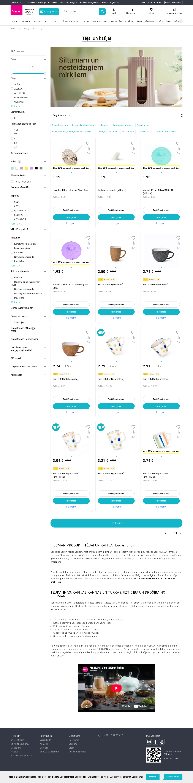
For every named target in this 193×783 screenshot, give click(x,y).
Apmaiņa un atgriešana (21, 755)
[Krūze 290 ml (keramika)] (116, 250)
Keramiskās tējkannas (83, 125)
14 (175, 533)
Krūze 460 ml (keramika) (155, 284)
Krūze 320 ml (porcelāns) (111, 379)
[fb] (155, 741)
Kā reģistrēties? (18, 740)
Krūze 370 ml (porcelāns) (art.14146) (66, 475)
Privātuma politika (77, 752)
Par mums (74, 740)
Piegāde (73, 2)
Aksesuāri (116, 21)
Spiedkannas (143, 125)
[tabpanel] (71, 156)
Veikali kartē (45, 740)
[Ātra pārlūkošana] (88, 153)
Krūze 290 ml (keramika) (110, 284)
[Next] (180, 533)
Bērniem (149, 21)
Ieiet (114, 13)
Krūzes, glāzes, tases (107, 131)
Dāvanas (179, 21)
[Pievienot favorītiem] (88, 144)
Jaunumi (73, 744)
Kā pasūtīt (52, 2)
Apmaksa (63, 2)
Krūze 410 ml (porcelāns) (111, 473)
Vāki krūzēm (128, 131)
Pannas (37, 21)
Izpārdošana (164, 21)
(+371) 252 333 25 (151, 2)
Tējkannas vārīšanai (123, 125)
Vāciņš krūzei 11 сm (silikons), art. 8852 (70, 286)
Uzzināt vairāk (172, 776)
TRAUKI (85, 21)
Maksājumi (16, 748)
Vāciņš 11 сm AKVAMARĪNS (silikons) (158, 192)
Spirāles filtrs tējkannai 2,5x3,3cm (70, 190)
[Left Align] (102, 11)
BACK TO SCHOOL (21, 21)
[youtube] (162, 741)
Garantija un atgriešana (90, 2)
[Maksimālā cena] (38, 67)
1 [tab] (71, 172)
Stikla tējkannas (60, 125)
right (180, 20)
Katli (48, 21)
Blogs (71, 748)
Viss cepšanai (100, 21)
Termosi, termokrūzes (165, 131)
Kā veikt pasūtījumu (20, 744)
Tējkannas (103, 125)
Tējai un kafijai (69, 21)
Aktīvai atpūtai (133, 21)
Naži (56, 21)
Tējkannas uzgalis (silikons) (112, 190)
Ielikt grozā (71, 217)
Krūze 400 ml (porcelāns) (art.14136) (156, 475)
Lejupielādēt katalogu (36, 2)
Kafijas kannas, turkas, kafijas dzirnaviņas (72, 131)
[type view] (176, 115)
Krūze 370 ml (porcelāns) (156, 379)
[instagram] (149, 741)
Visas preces (51, 11)
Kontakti (44, 744)
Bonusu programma (110, 2)
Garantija (44, 748)
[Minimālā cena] (19, 67)
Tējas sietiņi (144, 131)
